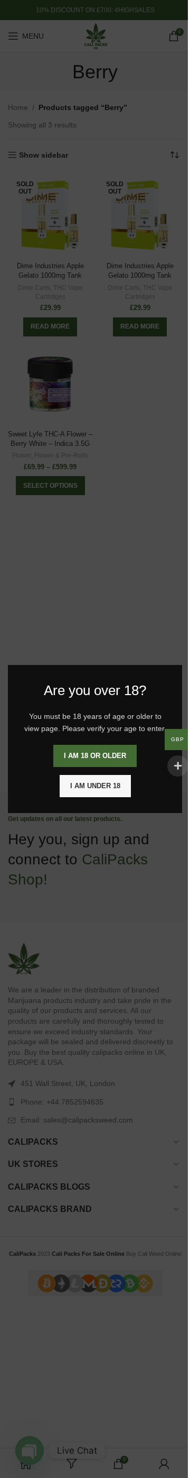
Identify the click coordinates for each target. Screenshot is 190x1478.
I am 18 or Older (95, 756)
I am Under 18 (95, 786)
